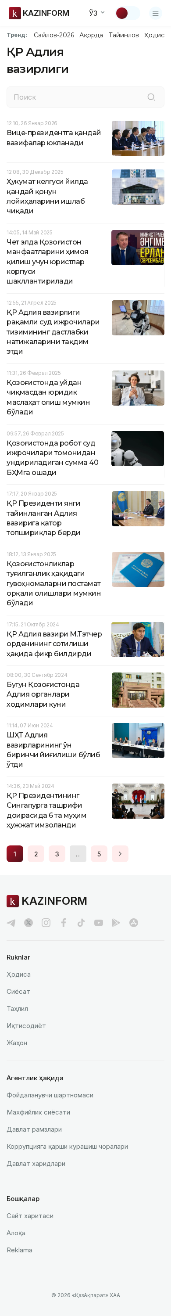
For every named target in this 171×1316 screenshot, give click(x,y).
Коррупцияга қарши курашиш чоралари (67, 1146)
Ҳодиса (156, 35)
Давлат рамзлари (34, 1129)
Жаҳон (17, 1043)
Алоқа (16, 1233)
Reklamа (19, 1250)
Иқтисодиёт (26, 1025)
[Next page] (120, 853)
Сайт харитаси (30, 1216)
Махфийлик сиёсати (38, 1112)
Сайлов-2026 (54, 35)
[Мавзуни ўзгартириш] (127, 13)
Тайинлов (124, 35)
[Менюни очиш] (155, 13)
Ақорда (91, 35)
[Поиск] (151, 97)
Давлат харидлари (36, 1163)
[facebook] (63, 922)
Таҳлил (17, 1008)
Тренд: (17, 34)
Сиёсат (18, 991)
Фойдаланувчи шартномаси (50, 1095)
